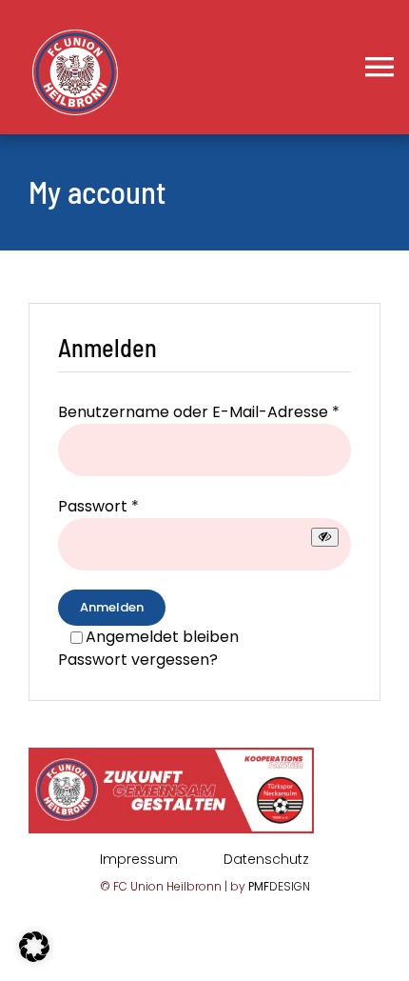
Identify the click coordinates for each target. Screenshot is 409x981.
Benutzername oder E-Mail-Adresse (199, 412)
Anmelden (112, 607)
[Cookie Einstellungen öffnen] (34, 957)
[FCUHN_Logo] (75, 37)
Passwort (98, 506)
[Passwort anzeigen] (325, 537)
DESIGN (279, 886)
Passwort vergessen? (138, 660)
